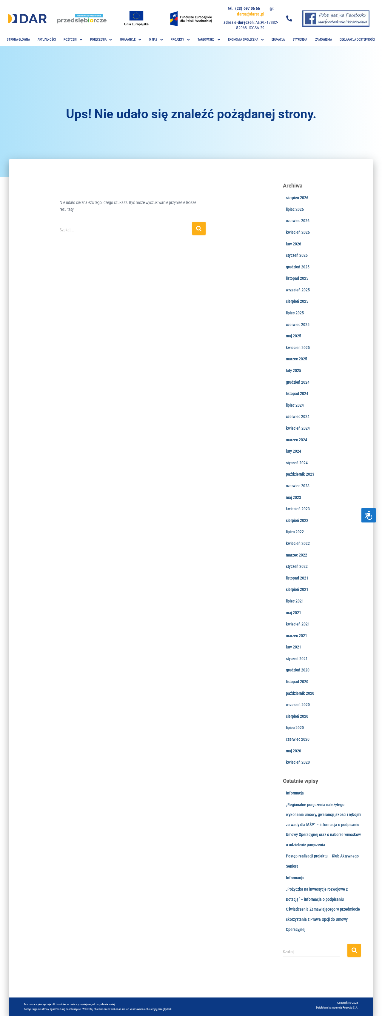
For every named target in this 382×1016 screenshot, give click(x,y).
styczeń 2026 (297, 255)
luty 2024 (293, 451)
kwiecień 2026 (298, 232)
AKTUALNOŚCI (47, 39)
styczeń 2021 (297, 658)
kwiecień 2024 (298, 428)
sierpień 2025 (297, 301)
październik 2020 (300, 693)
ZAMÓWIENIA (323, 39)
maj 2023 (293, 497)
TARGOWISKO (206, 39)
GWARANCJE (127, 39)
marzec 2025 (296, 358)
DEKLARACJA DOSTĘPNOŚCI (357, 39)
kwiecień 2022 (298, 543)
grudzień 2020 (297, 670)
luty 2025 (293, 370)
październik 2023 (300, 474)
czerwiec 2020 (297, 739)
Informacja (295, 793)
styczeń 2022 (297, 566)
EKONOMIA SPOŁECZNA (243, 39)
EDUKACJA (278, 39)
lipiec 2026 (295, 209)
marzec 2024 (296, 439)
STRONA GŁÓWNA (18, 39)
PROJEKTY (177, 39)
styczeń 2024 (297, 462)
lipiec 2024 (295, 405)
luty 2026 (293, 244)
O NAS (153, 39)
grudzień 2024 (297, 382)
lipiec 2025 (295, 313)
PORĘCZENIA (98, 39)
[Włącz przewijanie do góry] (370, 1004)
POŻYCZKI (70, 39)
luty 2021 (293, 647)
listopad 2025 (297, 278)
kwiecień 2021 (298, 624)
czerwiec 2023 (297, 485)
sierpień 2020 (297, 716)
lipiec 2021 (295, 601)
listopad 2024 (297, 393)
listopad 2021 (297, 578)
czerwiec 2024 (297, 416)
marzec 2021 (296, 635)
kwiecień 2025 (298, 347)
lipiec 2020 (295, 727)
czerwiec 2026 (297, 220)
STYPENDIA (300, 39)
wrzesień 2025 (298, 290)
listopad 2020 (297, 681)
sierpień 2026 (297, 197)
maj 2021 (293, 612)
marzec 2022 (296, 555)
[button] (73, 39)
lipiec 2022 (295, 531)
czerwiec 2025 (297, 324)
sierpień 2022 (297, 520)
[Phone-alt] (289, 18)
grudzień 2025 (297, 267)
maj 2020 (293, 750)
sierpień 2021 (297, 589)
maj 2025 (293, 335)
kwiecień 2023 (298, 508)
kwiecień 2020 (298, 762)
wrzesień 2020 (298, 704)
